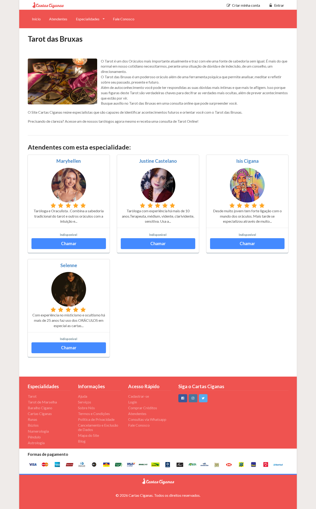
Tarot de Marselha (42, 402)
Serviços (84, 402)
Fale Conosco (123, 19)
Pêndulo (34, 437)
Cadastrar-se (138, 396)
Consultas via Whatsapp (147, 419)
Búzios (33, 425)
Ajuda (82, 396)
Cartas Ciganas (40, 413)
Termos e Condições (94, 413)
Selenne (68, 265)
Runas (32, 419)
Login (132, 402)
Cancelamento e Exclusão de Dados (98, 427)
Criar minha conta (246, 5)
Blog (82, 441)
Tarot (32, 396)
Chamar (68, 243)
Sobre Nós (86, 408)
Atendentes (58, 19)
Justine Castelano (158, 161)
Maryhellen (68, 161)
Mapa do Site (88, 435)
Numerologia (38, 431)
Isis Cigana (247, 161)
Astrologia (36, 442)
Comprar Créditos (142, 408)
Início (36, 19)
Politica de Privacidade (96, 419)
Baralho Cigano (40, 408)
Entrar (279, 5)
